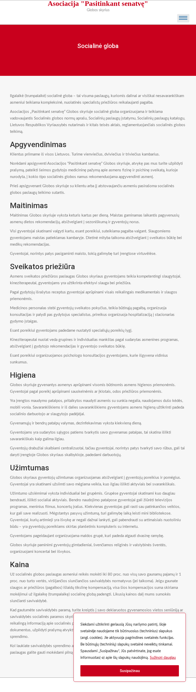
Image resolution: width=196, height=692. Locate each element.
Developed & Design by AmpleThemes (99, 685)
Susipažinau (130, 671)
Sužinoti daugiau (163, 658)
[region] (130, 647)
